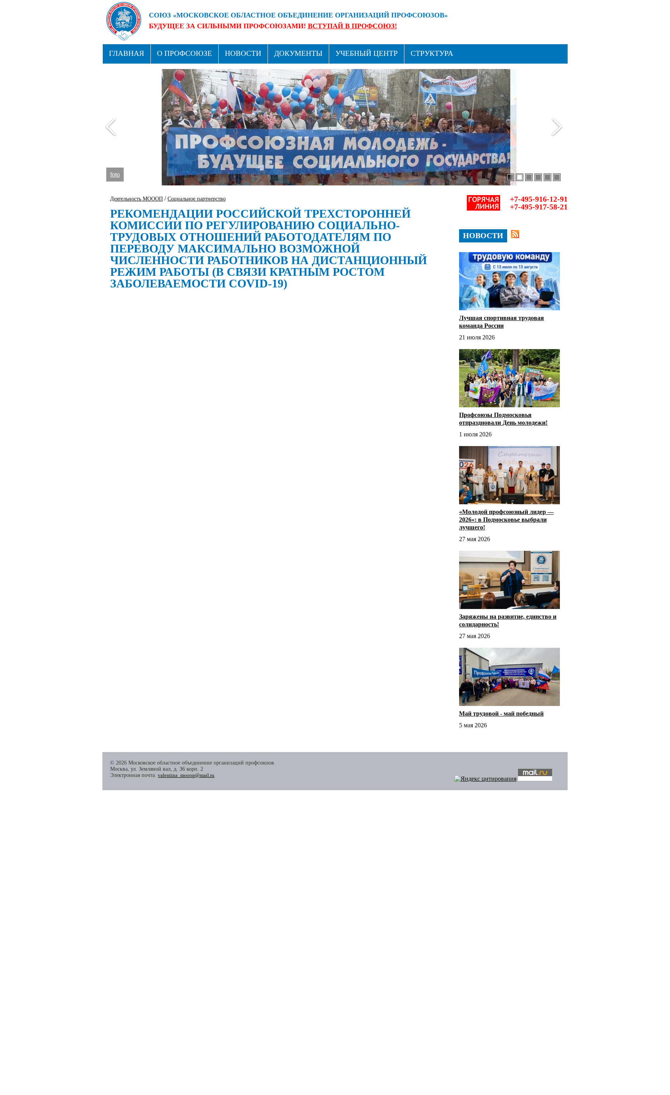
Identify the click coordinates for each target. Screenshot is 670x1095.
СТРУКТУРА (432, 53)
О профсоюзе (184, 53)
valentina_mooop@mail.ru (186, 775)
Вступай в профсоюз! (352, 26)
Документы (298, 53)
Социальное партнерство (197, 199)
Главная (126, 53)
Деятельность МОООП (136, 199)
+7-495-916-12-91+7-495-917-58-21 (539, 203)
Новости (243, 53)
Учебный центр (366, 53)
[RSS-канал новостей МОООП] (515, 234)
